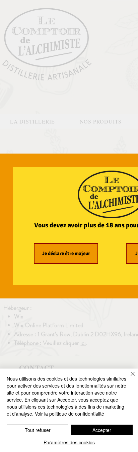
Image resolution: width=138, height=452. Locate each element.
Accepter (101, 430)
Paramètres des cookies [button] (69, 442)
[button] (66, 253)
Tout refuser (38, 430)
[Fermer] (129, 378)
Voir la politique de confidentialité (69, 413)
